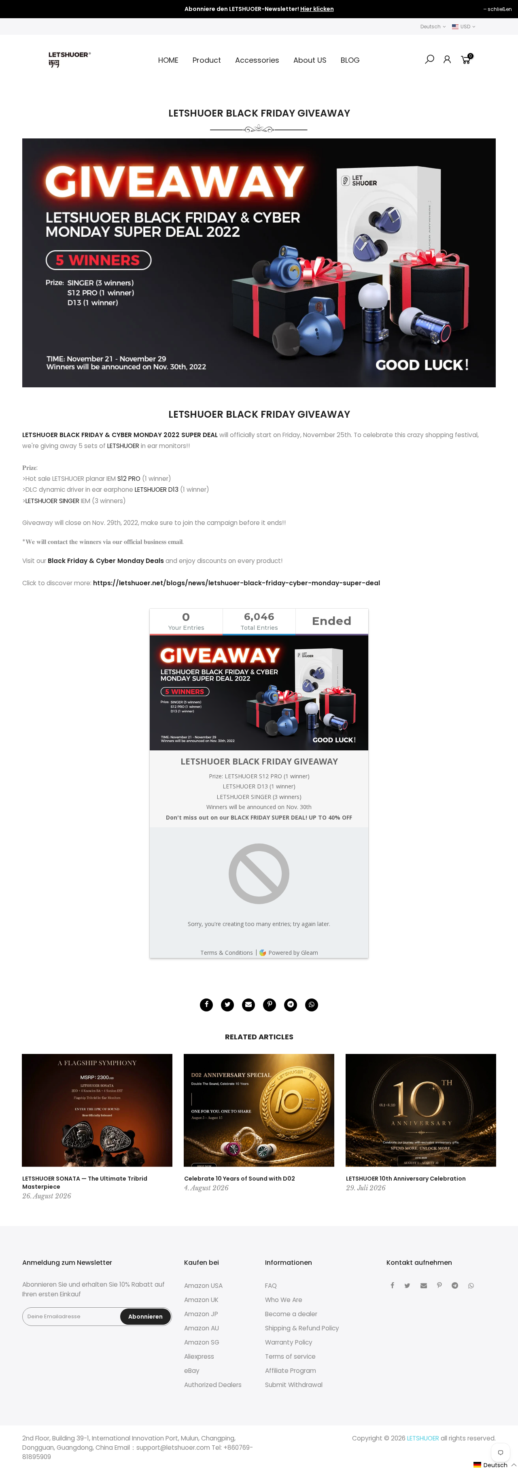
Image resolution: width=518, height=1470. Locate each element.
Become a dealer (291, 1314)
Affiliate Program (290, 1370)
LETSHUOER (124, 446)
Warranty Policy (288, 1342)
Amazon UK (201, 1300)
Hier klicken (317, 9)
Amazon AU (201, 1328)
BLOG (350, 60)
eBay (192, 1370)
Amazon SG (201, 1342)
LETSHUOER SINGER (52, 501)
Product (207, 60)
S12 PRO (128, 478)
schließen (22, 9)
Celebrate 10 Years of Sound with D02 (239, 1179)
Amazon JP (201, 1314)
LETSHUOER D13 (156, 489)
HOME (168, 60)
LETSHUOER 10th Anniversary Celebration (406, 1179)
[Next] (487, 1128)
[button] (495, 1465)
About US (310, 60)
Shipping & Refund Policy (302, 1328)
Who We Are (283, 1300)
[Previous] (30, 1128)
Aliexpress (199, 1356)
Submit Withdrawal (294, 1385)
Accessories (257, 60)
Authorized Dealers (213, 1385)
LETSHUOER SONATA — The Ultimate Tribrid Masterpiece (84, 1183)
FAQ (271, 1285)
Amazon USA (203, 1285)
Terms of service (290, 1356)
